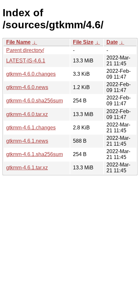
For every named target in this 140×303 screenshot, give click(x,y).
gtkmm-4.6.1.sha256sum (34, 154)
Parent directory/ (25, 50)
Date (112, 42)
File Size (83, 42)
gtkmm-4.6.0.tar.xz (27, 114)
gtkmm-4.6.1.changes (31, 127)
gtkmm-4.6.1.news (27, 141)
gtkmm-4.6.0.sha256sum (34, 100)
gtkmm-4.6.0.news (27, 87)
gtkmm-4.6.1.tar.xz (27, 167)
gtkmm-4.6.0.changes (31, 74)
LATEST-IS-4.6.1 (25, 60)
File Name (18, 42)
